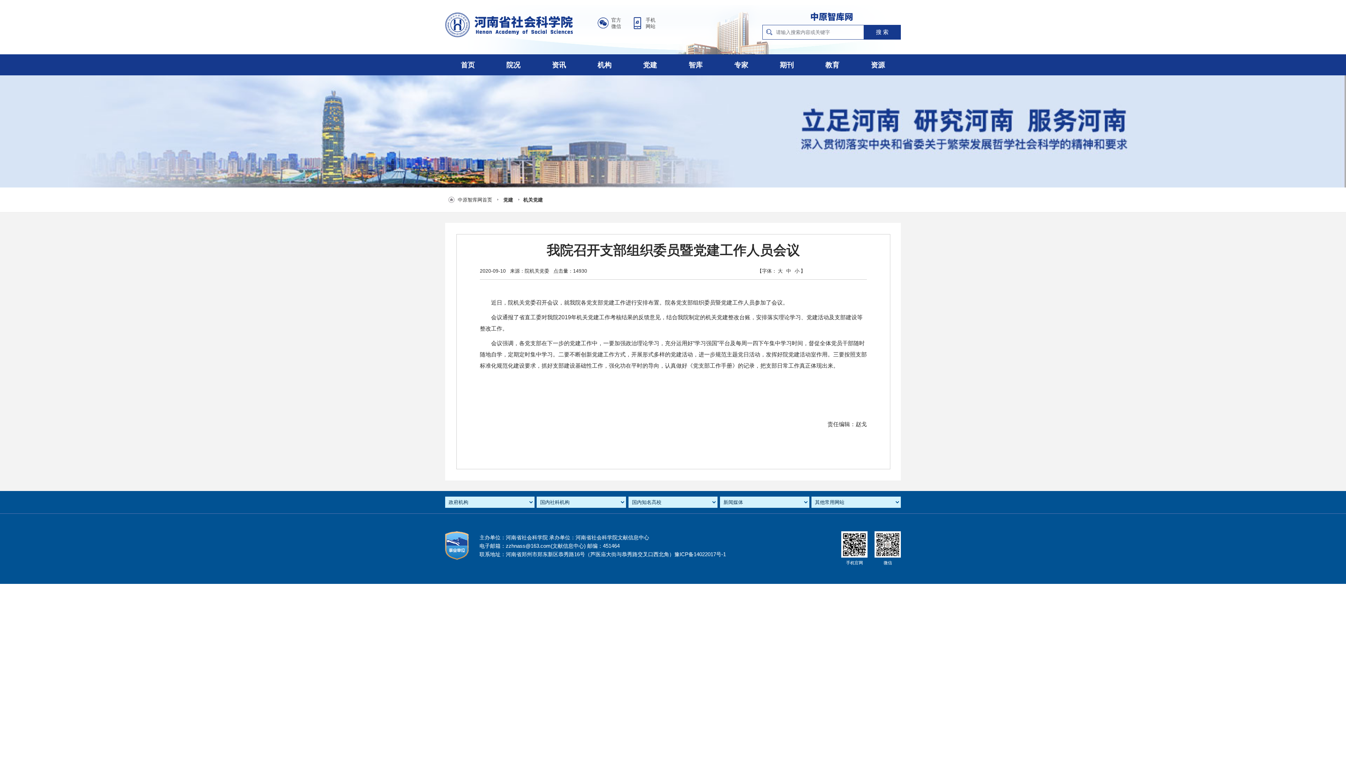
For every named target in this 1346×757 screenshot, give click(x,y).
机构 (605, 65)
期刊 (787, 65)
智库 (696, 65)
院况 (514, 65)
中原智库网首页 (475, 200)
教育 (832, 65)
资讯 (559, 65)
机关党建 (533, 200)
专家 (741, 65)
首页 (468, 65)
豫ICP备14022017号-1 (700, 554)
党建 (650, 65)
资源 (878, 65)
